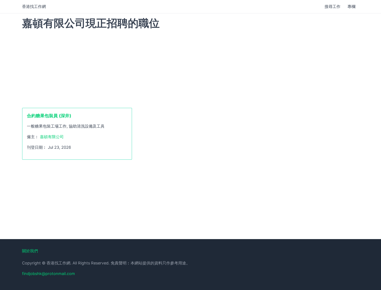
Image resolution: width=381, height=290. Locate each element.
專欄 (351, 6)
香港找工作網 (34, 6)
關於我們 (30, 251)
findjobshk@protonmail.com (48, 273)
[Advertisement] (190, 68)
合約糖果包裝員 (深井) (49, 115)
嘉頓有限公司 (52, 136)
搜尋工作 (332, 6)
